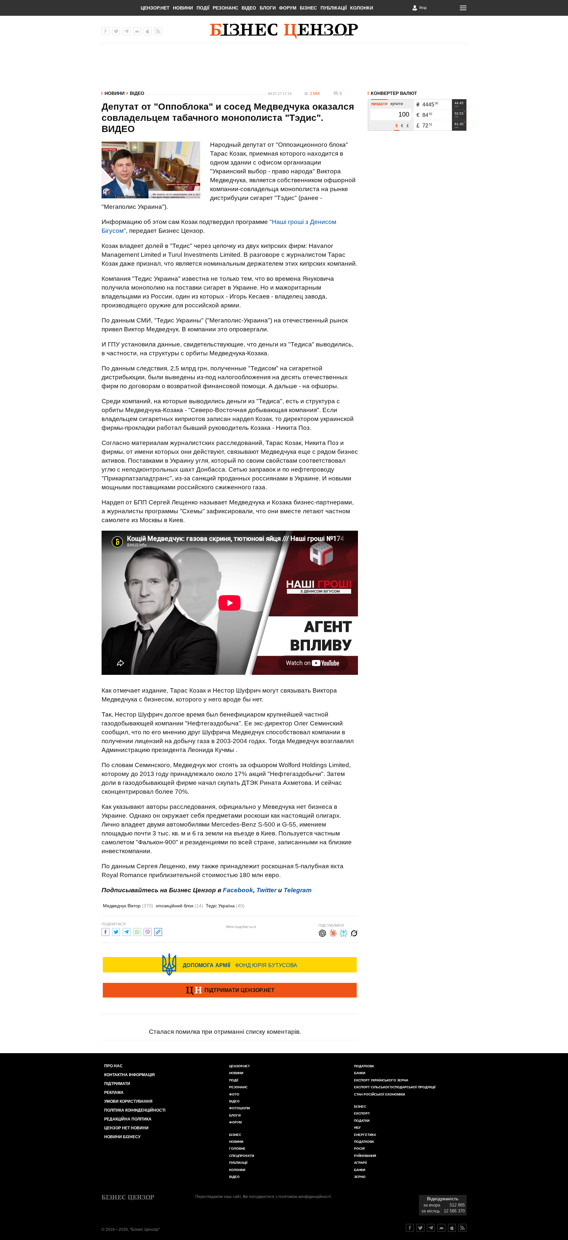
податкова (364, 1141)
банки (359, 1073)
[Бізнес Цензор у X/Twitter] (116, 31)
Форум (287, 8)
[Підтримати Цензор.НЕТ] (230, 990)
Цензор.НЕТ (155, 8)
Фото (234, 1094)
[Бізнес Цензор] (284, 31)
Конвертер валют (394, 93)
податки (361, 1120)
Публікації (333, 8)
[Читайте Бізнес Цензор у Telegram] (431, 1228)
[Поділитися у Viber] (148, 931)
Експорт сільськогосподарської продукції (395, 1087)
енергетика (365, 1135)
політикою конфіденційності (304, 1196)
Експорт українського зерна (381, 1080)
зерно (360, 1177)
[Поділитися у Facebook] (105, 931)
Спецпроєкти (241, 1156)
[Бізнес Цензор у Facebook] (105, 31)
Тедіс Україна (225, 905)
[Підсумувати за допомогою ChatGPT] (322, 932)
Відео (249, 8)
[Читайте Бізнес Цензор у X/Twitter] (420, 1228)
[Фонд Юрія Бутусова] (230, 964)
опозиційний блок (179, 905)
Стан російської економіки (379, 1094)
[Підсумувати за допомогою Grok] (354, 932)
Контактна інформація (129, 1075)
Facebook (238, 890)
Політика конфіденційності (134, 1110)
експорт (362, 1113)
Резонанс (225, 8)
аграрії (360, 1162)
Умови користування (128, 1101)
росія (359, 1148)
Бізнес (308, 8)
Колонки (361, 8)
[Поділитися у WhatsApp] (137, 931)
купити (396, 103)
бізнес (360, 1106)
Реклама (114, 1092)
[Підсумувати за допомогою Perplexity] (343, 932)
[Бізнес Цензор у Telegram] (126, 31)
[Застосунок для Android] (137, 31)
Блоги (268, 8)
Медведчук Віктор (128, 905)
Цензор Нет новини (126, 1128)
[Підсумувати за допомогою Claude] (333, 932)
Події (203, 8)
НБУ (357, 1127)
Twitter (266, 890)
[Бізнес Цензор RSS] (158, 31)
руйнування (365, 1156)
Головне (237, 1148)
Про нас (113, 1066)
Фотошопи (239, 1108)
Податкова (364, 1066)
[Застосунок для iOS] (148, 31)
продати (379, 103)
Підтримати (117, 1083)
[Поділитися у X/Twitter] (116, 931)
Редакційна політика (128, 1119)
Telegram (298, 890)
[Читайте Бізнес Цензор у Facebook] (410, 1228)
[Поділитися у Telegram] (126, 931)
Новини (183, 8)
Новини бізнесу (122, 1137)
